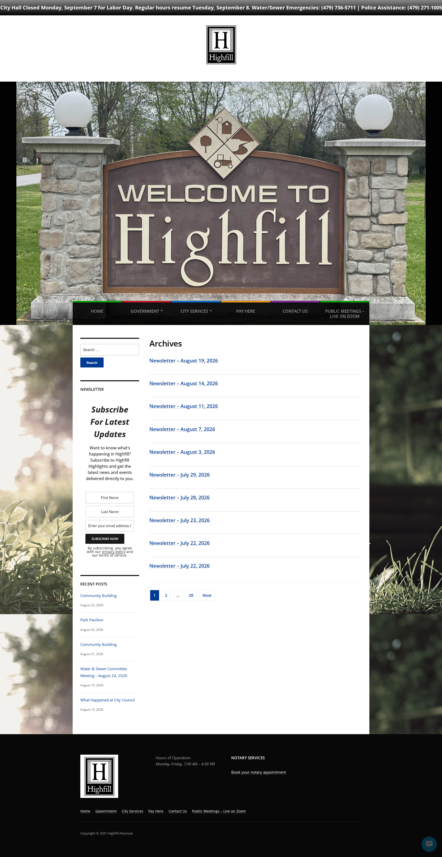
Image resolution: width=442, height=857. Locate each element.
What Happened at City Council (107, 699)
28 (191, 595)
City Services (194, 311)
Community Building (98, 595)
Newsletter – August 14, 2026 (183, 383)
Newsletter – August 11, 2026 (183, 406)
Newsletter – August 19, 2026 (183, 360)
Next (207, 595)
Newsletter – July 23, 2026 (179, 520)
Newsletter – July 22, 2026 (179, 543)
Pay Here (245, 311)
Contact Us (295, 311)
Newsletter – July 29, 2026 (179, 474)
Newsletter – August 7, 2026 (182, 429)
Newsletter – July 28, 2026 (179, 497)
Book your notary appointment (258, 772)
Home (97, 311)
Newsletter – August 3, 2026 (182, 452)
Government (145, 311)
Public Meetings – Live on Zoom (344, 313)
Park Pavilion (91, 619)
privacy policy (113, 551)
